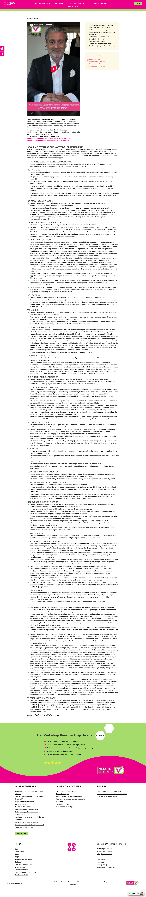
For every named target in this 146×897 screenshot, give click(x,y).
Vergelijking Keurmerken (24, 802)
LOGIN (138, 3)
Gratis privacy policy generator (26, 812)
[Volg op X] (69, 845)
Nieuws (104, 4)
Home (35, 4)
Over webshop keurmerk (24, 864)
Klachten (82, 4)
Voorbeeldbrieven (62, 804)
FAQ (16, 849)
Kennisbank (19, 852)
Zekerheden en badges (64, 807)
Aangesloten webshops (23, 859)
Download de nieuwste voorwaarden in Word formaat (48, 138)
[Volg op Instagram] (74, 845)
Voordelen (43, 4)
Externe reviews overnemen (107, 796)
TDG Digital (10, 883)
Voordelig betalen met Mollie (26, 872)
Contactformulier (21, 870)
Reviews (54, 4)
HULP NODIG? (135, 893)
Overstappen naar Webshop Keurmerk (29, 825)
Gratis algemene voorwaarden (26, 809)
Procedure (71, 4)
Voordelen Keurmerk (23, 807)
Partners (18, 862)
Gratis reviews (20, 814)
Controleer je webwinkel (24, 827)
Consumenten (93, 4)
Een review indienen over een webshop (112, 794)
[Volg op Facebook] (69, 849)
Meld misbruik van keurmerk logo (69, 796)
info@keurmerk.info (104, 854)
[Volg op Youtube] (74, 849)
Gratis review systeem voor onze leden (111, 791)
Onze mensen (20, 867)
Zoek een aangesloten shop (66, 791)
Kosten (62, 4)
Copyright (100, 862)
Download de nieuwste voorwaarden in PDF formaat (48, 141)
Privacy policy (102, 865)
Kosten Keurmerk (21, 804)
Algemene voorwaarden (106, 867)
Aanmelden (73, 6)
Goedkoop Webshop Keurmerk (26, 822)
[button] (2, 53)
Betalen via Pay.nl (21, 875)
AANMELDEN (21, 833)
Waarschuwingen (62, 794)
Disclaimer (101, 860)
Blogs (17, 857)
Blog (111, 4)
